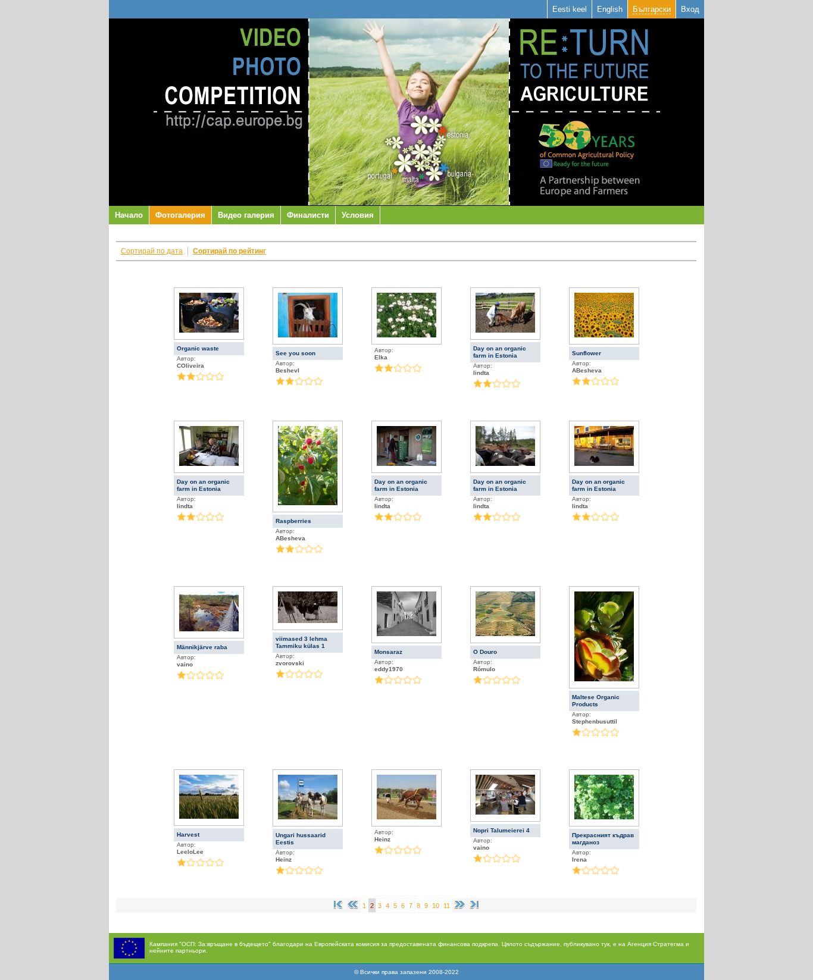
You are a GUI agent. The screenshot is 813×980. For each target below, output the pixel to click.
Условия (358, 215)
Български (652, 9)
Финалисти (308, 215)
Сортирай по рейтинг (229, 251)
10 (435, 905)
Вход (690, 9)
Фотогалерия (180, 215)
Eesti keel (569, 9)
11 (446, 905)
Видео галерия (246, 215)
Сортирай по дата (152, 251)
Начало (129, 215)
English (610, 9)
